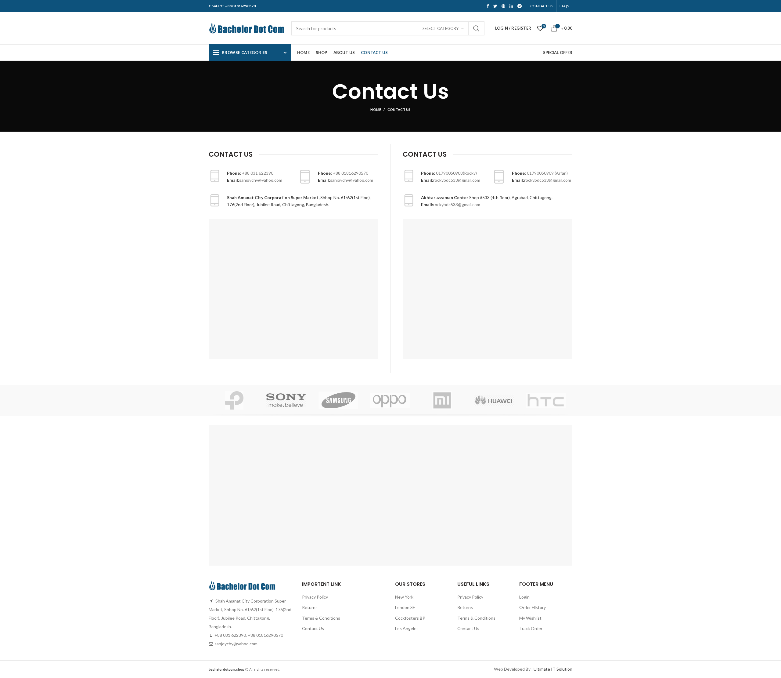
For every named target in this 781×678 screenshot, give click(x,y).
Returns (310, 607)
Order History (532, 607)
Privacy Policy (315, 597)
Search (476, 28)
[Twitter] (495, 6)
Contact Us (313, 628)
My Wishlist (530, 618)
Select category (441, 28)
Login (524, 597)
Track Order (530, 628)
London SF (405, 607)
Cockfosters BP (410, 618)
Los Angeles (407, 628)
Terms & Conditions (321, 618)
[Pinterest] (503, 6)
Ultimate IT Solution (552, 669)
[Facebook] (487, 6)
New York (404, 597)
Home (375, 109)
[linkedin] (511, 6)
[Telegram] (519, 6)
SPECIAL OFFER (557, 52)
